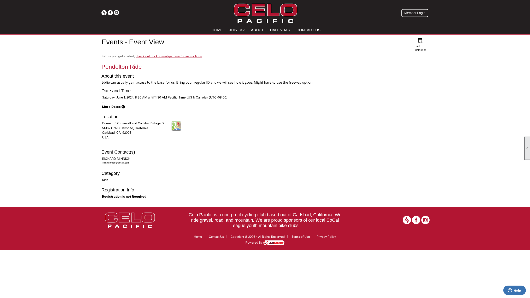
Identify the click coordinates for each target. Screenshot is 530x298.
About (257, 30)
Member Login (414, 13)
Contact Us (308, 30)
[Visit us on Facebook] (110, 12)
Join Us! (237, 30)
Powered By (254, 242)
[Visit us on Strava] (104, 12)
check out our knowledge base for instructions (169, 56)
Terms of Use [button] (301, 236)
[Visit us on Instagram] (116, 12)
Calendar (280, 30)
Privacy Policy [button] (326, 236)
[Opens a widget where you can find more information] (514, 291)
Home (217, 30)
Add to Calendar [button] (420, 44)
